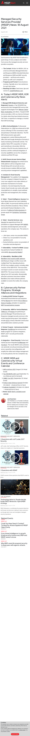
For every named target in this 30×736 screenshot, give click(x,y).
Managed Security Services (10, 436)
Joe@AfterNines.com (16, 91)
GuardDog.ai (11, 329)
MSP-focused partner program (10, 305)
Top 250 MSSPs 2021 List (11, 374)
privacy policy (22, 730)
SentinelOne (8, 112)
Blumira (8, 301)
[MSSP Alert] (8, 3)
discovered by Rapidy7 (15, 252)
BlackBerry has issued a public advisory (13, 258)
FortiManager (22, 342)
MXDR (26, 224)
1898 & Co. (4, 311)
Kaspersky (25, 177)
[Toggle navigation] (27, 3)
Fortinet (26, 247)
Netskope (14, 161)
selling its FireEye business (16, 210)
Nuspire (10, 105)
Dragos (12, 311)
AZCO (7, 320)
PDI (14, 128)
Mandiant (23, 199)
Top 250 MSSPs (6, 496)
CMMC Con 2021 (8, 378)
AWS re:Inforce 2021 (9, 369)
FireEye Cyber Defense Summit (12, 383)
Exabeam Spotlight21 (9, 387)
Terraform (4, 345)
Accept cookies (15, 734)
